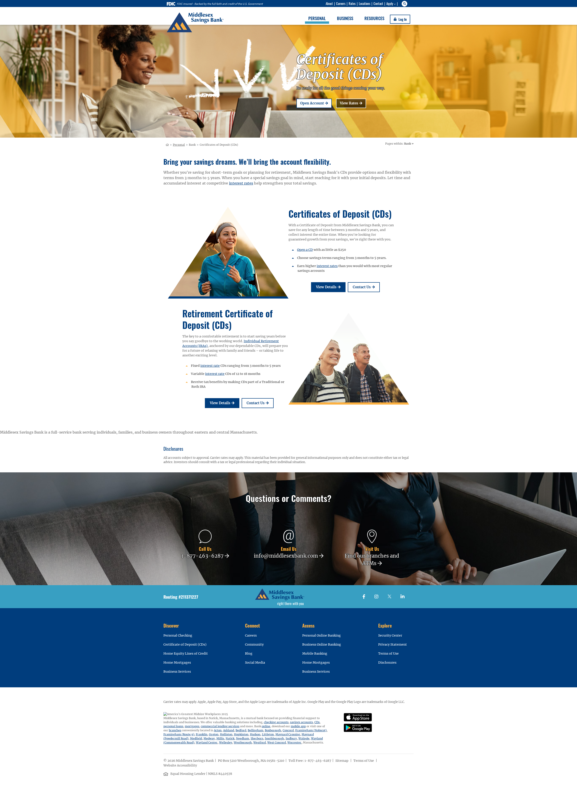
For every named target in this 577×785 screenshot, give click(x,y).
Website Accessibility (180, 765)
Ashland (228, 730)
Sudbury (291, 738)
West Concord (276, 742)
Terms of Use (388, 653)
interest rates (241, 183)
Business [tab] (345, 18)
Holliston (226, 734)
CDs (317, 722)
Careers (341, 3)
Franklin (201, 734)
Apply (389, 3)
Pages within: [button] (398, 143)
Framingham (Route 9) (178, 734)
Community (254, 644)
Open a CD (305, 250)
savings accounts (301, 722)
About (329, 3)
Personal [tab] (317, 18)
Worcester (294, 742)
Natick (230, 738)
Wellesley (225, 742)
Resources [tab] (374, 18)
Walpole (303, 738)
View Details (331, 287)
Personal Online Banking (321, 635)
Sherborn (257, 738)
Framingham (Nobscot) (311, 730)
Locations (364, 3)
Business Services (177, 672)
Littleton (268, 734)
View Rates (353, 103)
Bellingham (255, 730)
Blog (248, 653)
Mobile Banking (314, 653)
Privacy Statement (392, 644)
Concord (288, 730)
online (266, 726)
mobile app (298, 726)
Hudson (255, 734)
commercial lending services (220, 726)
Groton (213, 734)
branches (175, 730)
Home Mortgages (177, 662)
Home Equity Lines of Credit (185, 653)
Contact (378, 3)
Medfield (196, 738)
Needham (242, 738)
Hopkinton (241, 734)
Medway (209, 738)
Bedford (241, 730)
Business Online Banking (321, 644)
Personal (179, 144)
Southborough (274, 738)
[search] (405, 3)
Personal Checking (177, 635)
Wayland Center (207, 742)
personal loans (173, 726)
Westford (259, 742)
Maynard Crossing (287, 734)
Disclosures (387, 662)
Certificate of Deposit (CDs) (184, 644)
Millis (220, 738)
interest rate (210, 366)
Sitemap (342, 761)
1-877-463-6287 (318, 761)
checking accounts (276, 722)
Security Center (390, 635)
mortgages (192, 726)
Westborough (243, 742)
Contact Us (366, 287)
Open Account (316, 103)
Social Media (255, 662)
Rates (352, 3)
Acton (218, 730)
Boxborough (273, 730)
